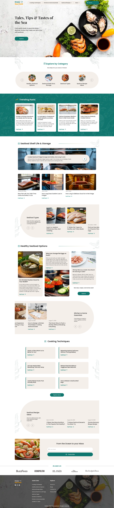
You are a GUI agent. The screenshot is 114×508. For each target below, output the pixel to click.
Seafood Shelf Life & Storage (32, 84)
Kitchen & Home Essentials (51, 2)
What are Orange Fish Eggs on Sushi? (56, 254)
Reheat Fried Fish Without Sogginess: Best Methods (68, 366)
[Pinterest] (19, 485)
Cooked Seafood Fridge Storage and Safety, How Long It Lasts (46, 157)
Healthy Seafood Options (38, 487)
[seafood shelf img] (29, 182)
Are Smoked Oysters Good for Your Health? (29, 281)
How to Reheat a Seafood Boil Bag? (70, 381)
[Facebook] (15, 485)
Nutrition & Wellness (37, 496)
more (76, 2)
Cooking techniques (35, 2)
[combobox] (92, 2)
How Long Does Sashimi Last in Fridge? (52, 194)
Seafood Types (49, 84)
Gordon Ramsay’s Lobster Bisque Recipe (75, 423)
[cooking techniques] (50, 353)
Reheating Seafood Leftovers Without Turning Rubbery (69, 351)
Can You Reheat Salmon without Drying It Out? (96, 423)
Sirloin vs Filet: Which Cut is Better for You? (36, 351)
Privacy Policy (53, 491)
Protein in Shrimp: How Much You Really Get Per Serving (24, 117)
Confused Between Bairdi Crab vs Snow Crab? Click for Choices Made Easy (96, 229)
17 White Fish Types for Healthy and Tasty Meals (55, 228)
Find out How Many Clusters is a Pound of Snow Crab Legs (76, 229)
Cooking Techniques (82, 84)
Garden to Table (36, 501)
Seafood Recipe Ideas (65, 84)
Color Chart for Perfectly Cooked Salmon (88, 117)
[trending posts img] (24, 109)
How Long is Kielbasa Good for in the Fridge (80, 194)
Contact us (53, 489)
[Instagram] (17, 485)
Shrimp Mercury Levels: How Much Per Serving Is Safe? (84, 271)
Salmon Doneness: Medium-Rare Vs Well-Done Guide (67, 117)
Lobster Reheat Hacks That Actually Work (36, 381)
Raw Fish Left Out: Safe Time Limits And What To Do (27, 194)
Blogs (51, 487)
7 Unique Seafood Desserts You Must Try (55, 423)
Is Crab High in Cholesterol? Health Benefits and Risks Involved (46, 118)
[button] (22, 80)
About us (52, 484)
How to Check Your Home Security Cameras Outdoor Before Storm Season (57, 324)
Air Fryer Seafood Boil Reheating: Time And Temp (36, 366)
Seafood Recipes (66, 2)
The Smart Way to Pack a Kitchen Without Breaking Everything (36, 324)
